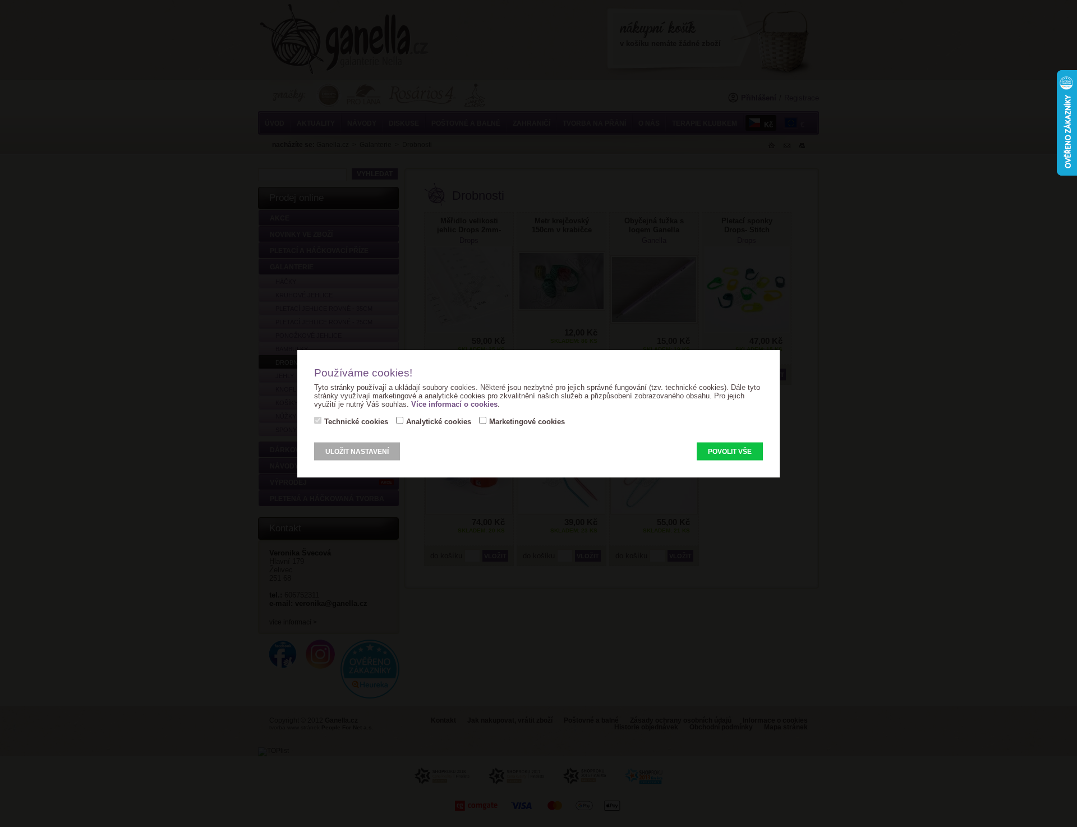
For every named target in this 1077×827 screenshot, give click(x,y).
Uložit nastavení (357, 451)
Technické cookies (356, 421)
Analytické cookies (438, 421)
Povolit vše (730, 451)
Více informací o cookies (454, 404)
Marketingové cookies (527, 421)
